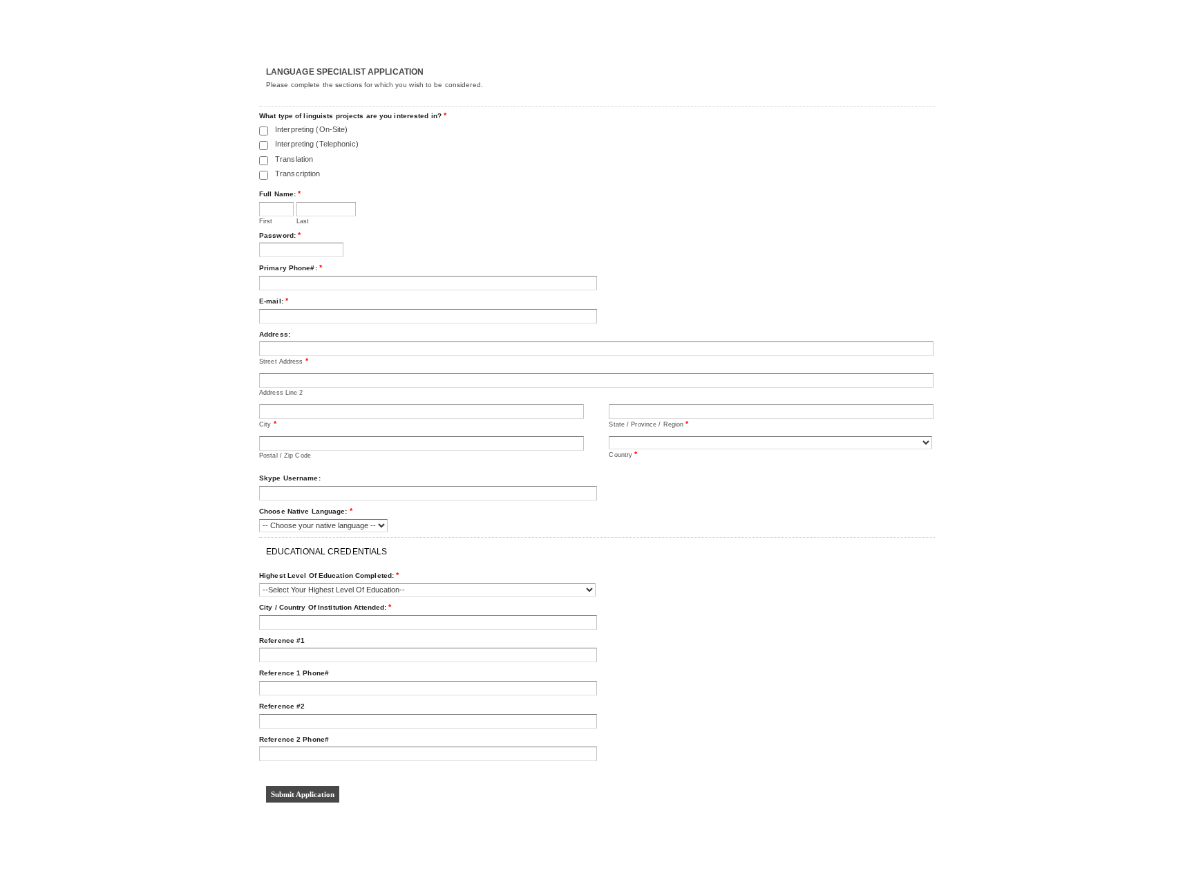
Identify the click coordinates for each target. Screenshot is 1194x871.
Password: (280, 235)
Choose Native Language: (305, 511)
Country (623, 454)
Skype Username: (290, 478)
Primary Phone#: (290, 267)
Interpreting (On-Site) (311, 129)
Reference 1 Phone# (294, 673)
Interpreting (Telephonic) (317, 144)
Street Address (283, 361)
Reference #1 (282, 640)
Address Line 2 (281, 392)
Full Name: (280, 193)
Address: (274, 334)
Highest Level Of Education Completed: (329, 575)
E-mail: (273, 301)
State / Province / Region (648, 424)
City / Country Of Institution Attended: (325, 607)
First (266, 221)
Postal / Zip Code (285, 455)
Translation (294, 159)
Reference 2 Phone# (294, 739)
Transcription (297, 173)
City (267, 424)
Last (302, 221)
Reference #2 (282, 706)
